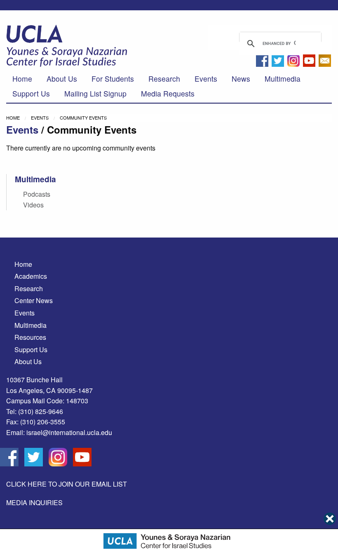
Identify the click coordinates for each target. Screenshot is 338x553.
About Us (62, 78)
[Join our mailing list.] (325, 63)
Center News (33, 300)
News (241, 78)
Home (22, 78)
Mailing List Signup (95, 93)
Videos (33, 204)
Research (164, 78)
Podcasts (36, 194)
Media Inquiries (34, 502)
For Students (113, 78)
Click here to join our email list (66, 484)
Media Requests (168, 93)
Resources (30, 337)
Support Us (31, 93)
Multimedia (282, 78)
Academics (30, 276)
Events (206, 78)
